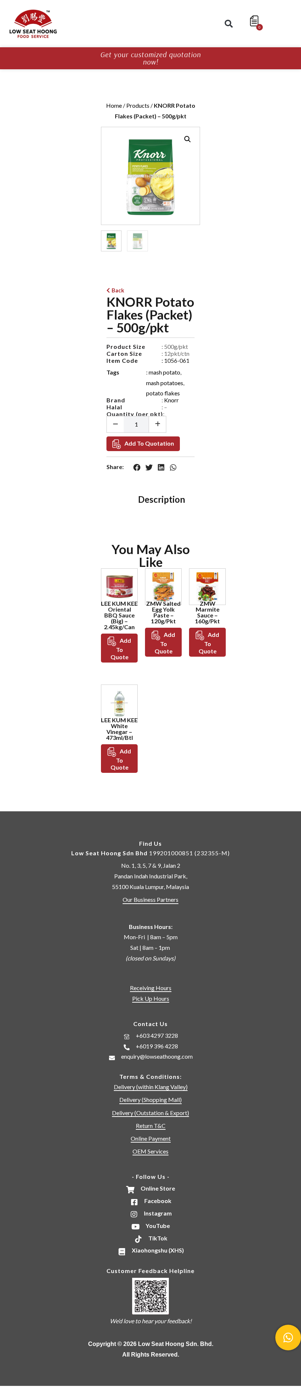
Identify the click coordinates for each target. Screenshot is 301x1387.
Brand (115, 399)
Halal (114, 406)
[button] (229, 24)
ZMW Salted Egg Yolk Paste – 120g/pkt (163, 612)
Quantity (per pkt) (134, 413)
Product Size (125, 346)
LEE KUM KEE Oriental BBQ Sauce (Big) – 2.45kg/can (119, 615)
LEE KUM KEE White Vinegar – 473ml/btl (119, 728)
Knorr (171, 399)
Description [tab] (161, 499)
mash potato (164, 372)
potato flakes (163, 393)
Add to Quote (120, 648)
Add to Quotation (149, 443)
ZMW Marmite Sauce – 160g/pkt (207, 612)
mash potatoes (164, 382)
